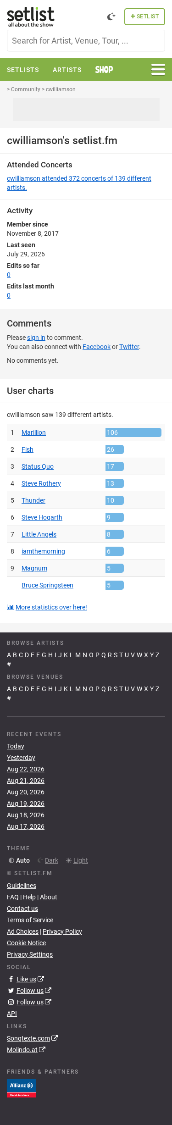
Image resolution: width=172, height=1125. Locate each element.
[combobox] (86, 40)
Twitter (129, 346)
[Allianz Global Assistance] (21, 1088)
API (12, 1013)
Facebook (97, 346)
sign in (36, 337)
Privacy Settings (30, 954)
